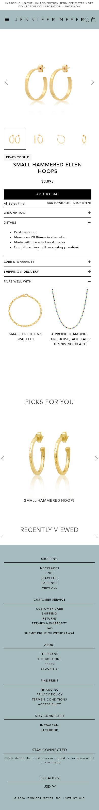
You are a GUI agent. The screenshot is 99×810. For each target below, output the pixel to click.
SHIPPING (49, 614)
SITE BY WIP (75, 798)
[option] (49, 5)
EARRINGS (49, 583)
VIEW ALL (49, 588)
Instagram (49, 725)
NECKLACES (49, 568)
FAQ (49, 628)
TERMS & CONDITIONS (49, 700)
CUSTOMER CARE (49, 609)
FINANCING (49, 690)
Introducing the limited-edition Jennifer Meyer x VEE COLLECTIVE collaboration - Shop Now (49, 5)
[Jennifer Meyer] (49, 19)
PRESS (49, 664)
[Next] (92, 82)
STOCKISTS (49, 669)
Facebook (49, 730)
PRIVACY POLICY (50, 694)
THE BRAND (49, 654)
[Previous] (6, 82)
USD (47, 786)
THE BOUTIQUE (49, 659)
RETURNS (49, 619)
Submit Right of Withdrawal (49, 633)
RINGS (50, 573)
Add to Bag (47, 194)
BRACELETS (50, 578)
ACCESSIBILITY (49, 704)
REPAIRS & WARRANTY (49, 623)
